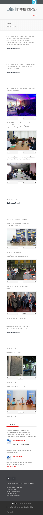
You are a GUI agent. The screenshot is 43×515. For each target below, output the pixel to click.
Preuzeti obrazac (17, 456)
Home (8, 26)
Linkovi (32, 507)
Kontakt (26, 507)
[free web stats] (15, 503)
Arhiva (21, 507)
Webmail (10, 512)
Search (34, 2)
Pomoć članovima (12, 507)
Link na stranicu (11, 466)
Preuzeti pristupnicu (18, 440)
